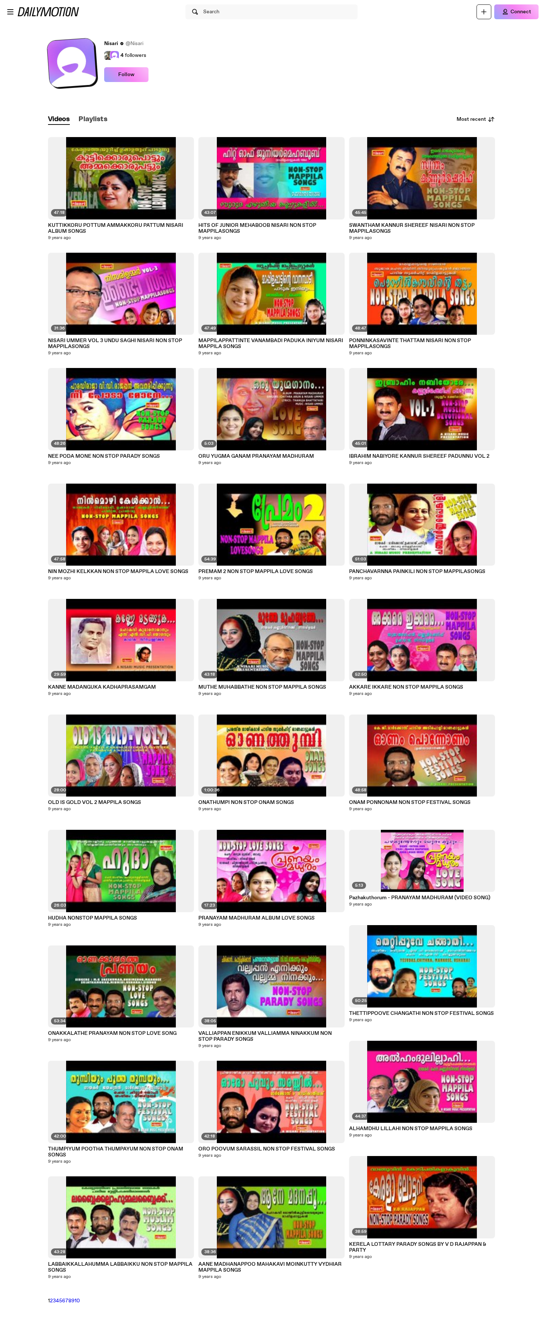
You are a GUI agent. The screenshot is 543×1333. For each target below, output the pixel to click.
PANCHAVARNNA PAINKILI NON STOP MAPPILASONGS (417, 572)
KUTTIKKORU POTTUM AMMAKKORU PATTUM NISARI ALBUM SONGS (115, 228)
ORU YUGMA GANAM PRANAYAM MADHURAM (256, 456)
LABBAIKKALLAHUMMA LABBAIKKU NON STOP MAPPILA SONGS (120, 1267)
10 (77, 1301)
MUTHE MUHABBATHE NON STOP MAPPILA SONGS (262, 687)
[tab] (59, 119)
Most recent (471, 119)
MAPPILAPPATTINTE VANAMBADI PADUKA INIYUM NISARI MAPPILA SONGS (270, 344)
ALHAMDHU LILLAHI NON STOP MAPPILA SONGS (410, 1129)
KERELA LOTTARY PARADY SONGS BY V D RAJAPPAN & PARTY (417, 1247)
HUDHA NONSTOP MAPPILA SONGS (92, 918)
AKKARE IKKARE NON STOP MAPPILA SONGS (406, 687)
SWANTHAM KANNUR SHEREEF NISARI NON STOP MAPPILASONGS (412, 228)
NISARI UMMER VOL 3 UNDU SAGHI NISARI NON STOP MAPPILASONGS (115, 344)
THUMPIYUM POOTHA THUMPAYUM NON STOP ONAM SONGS (115, 1152)
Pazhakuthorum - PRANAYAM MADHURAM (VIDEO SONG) (419, 898)
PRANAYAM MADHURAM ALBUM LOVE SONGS (256, 918)
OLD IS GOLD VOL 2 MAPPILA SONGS (94, 802)
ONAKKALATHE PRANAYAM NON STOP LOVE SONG (112, 1033)
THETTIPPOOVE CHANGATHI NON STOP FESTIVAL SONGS (421, 1013)
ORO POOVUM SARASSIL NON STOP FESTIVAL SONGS (266, 1149)
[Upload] (484, 11)
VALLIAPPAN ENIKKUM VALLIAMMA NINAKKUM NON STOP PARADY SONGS (265, 1036)
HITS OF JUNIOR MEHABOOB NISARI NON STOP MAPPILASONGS (257, 228)
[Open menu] (10, 11)
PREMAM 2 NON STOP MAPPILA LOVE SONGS (255, 572)
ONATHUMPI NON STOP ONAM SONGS (246, 802)
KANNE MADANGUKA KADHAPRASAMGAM (102, 687)
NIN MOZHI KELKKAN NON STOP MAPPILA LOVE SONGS (118, 572)
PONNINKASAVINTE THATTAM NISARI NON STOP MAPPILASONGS (410, 344)
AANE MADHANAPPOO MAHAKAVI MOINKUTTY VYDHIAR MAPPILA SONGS (270, 1267)
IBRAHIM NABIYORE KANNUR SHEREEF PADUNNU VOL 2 (419, 456)
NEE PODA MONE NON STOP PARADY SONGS (104, 456)
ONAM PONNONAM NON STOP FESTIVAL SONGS (410, 802)
